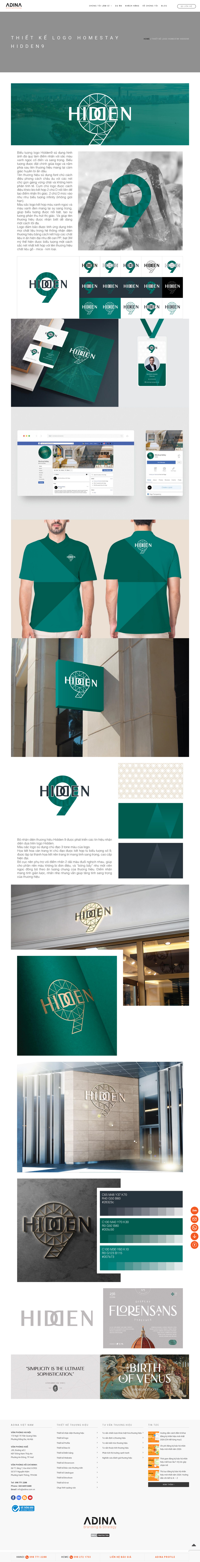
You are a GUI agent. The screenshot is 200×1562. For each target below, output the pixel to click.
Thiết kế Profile (63, 1443)
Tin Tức (153, 1425)
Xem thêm (168, 1485)
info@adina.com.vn (26, 1489)
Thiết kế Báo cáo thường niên (70, 1468)
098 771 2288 (21, 1482)
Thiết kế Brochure (64, 1478)
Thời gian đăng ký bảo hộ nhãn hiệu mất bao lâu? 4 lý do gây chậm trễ (174, 1461)
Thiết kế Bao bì (63, 1448)
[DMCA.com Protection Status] (100, 1535)
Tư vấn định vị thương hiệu (114, 1438)
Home (147, 39)
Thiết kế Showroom (65, 1463)
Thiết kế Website (64, 1458)
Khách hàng (132, 6)
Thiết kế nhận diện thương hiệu (70, 1433)
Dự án (118, 6)
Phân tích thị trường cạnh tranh (115, 1453)
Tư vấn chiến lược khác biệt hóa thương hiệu (122, 1433)
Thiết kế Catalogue (65, 1473)
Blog (164, 6)
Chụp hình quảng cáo (66, 1488)
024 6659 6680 (24, 1486)
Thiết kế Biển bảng (65, 1453)
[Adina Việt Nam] (13, 6)
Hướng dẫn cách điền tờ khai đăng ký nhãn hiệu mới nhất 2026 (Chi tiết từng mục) (173, 1436)
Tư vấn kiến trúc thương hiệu (115, 1443)
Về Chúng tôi (150, 6)
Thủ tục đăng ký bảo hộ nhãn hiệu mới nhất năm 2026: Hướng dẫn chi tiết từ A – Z (174, 1474)
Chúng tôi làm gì (99, 6)
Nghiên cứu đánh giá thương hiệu (117, 1458)
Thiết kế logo (62, 1438)
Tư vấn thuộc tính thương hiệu (115, 1448)
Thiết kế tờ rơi (63, 1483)
